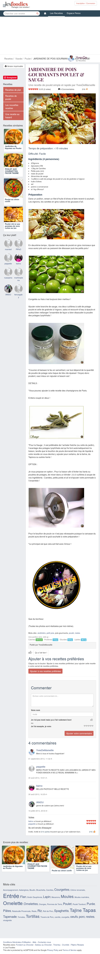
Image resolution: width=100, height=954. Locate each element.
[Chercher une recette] (37, 13)
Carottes (49, 894)
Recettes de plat (13, 89)
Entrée (11, 900)
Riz (40, 914)
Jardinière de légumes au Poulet (13, 150)
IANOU (40, 802)
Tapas (89, 913)
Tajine (76, 914)
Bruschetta (40, 894)
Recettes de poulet (11, 97)
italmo (39, 785)
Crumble (65, 948)
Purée (91, 908)
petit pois (50, 633)
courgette (65, 921)
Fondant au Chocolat (24, 948)
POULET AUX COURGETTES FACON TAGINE (12, 180)
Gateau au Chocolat (43, 948)
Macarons (56, 901)
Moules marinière (82, 901)
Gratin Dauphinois (34, 901)
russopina (8, 290)
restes (77, 633)
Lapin (47, 900)
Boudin (32, 894)
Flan (23, 900)
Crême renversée (77, 894)
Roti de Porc (48, 915)
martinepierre (18, 291)
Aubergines (24, 894)
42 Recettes (81, 60)
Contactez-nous (44, 946)
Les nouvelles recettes (11, 106)
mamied (8, 262)
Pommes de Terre (54, 908)
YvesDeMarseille (45, 750)
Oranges (42, 908)
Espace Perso (73, 13)
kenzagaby (18, 308)
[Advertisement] (50, 36)
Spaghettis (61, 914)
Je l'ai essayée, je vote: (41, 726)
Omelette (13, 906)
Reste (34, 915)
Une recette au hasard (12, 116)
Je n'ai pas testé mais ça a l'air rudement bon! (51, 720)
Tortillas (32, 920)
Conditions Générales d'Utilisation (17, 946)
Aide (34, 946)
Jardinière (41, 633)
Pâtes (7, 914)
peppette (40, 766)
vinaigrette (7, 924)
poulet (71, 633)
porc (82, 920)
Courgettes (61, 893)
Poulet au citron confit (12, 209)
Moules (67, 900)
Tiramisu (56, 948)
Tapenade (10, 920)
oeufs (74, 920)
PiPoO (18, 262)
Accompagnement (10, 894)
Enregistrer (12, 77)
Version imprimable (15, 66)
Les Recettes (56, 13)
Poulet (67, 908)
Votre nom (35, 710)
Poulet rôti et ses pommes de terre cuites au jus (12, 238)
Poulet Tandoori (79, 908)
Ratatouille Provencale (21, 915)
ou (32, 723)
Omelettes (31, 908)
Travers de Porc (47, 921)
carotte (57, 921)
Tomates (21, 921)
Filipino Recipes (77, 948)
